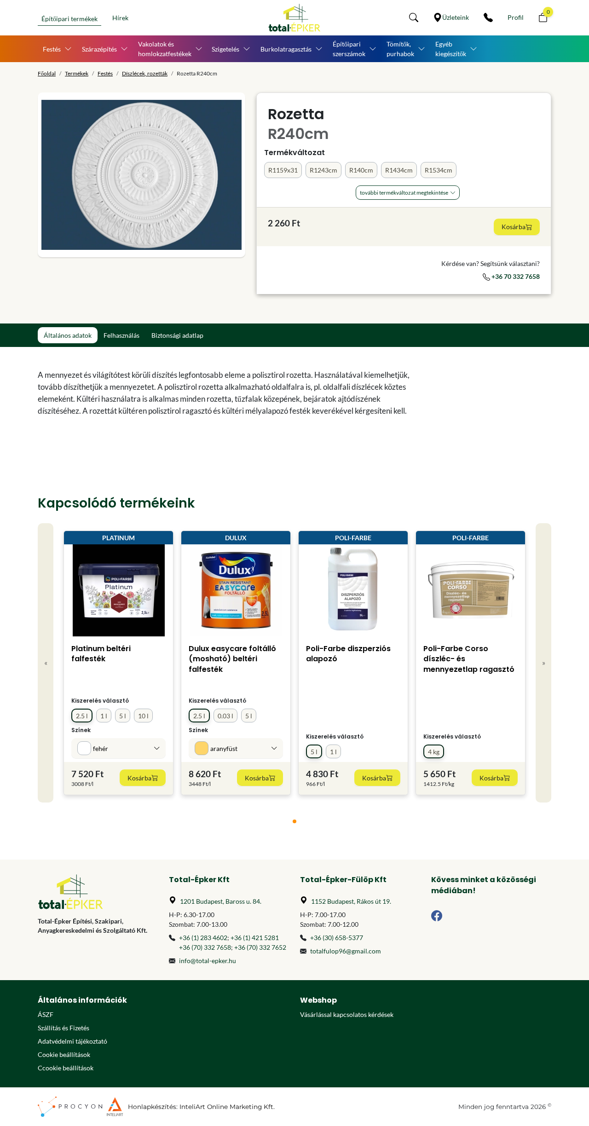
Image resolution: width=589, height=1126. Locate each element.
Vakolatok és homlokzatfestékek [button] (164, 49)
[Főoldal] (294, 18)
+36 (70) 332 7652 (260, 947)
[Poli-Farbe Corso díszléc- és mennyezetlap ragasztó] (470, 590)
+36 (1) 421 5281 (255, 937)
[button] (413, 17)
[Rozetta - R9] (141, 175)
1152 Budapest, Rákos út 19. (351, 901)
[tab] (294, 821)
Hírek (120, 18)
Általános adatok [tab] (68, 335)
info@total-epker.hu (207, 960)
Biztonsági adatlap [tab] (177, 335)
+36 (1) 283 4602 (203, 937)
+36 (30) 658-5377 (336, 937)
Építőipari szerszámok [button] (349, 49)
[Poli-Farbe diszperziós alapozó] (353, 590)
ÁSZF (45, 1014)
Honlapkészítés (152, 1106)
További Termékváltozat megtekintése (404, 192)
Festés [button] (52, 49)
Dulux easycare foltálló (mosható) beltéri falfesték (232, 659)
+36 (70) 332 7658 (205, 947)
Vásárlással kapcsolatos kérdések (346, 1014)
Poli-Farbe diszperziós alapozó (348, 653)
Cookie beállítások (64, 1054)
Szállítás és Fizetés (63, 1028)
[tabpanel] (229, 393)
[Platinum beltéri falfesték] (119, 590)
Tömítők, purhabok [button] (400, 49)
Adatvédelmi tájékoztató (72, 1041)
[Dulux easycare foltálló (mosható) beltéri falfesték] (236, 590)
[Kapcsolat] (488, 17)
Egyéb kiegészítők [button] (450, 49)
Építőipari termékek (69, 19)
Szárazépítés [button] (99, 49)
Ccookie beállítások (65, 1068)
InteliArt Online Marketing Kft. (227, 1106)
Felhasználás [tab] (121, 335)
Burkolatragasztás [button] (286, 49)
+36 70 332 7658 (515, 276)
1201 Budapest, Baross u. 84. (220, 901)
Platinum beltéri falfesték (101, 653)
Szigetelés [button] (225, 49)
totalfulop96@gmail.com (345, 951)
